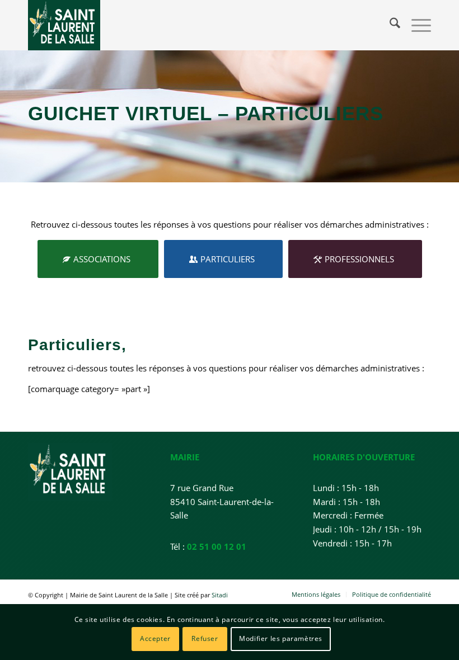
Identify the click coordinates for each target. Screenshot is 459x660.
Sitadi (220, 595)
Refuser (204, 638)
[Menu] (415, 25)
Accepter (155, 638)
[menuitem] (389, 25)
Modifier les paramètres (280, 638)
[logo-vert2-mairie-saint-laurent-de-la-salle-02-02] (64, 25)
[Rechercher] (389, 25)
